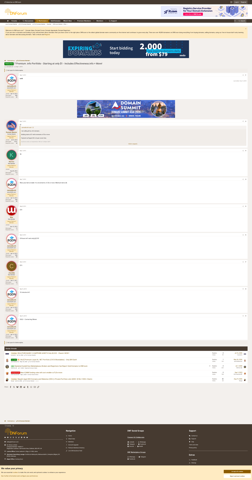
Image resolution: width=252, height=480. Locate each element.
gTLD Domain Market (25, 24)
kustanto (13, 355)
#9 (245, 316)
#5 (245, 206)
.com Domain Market (11, 24)
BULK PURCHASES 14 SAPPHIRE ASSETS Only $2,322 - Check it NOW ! (43, 353)
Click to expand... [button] (133, 144)
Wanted (49, 24)
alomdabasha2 (15, 361)
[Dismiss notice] (245, 29)
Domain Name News (32, 374)
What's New (67, 21)
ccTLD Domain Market (38, 24)
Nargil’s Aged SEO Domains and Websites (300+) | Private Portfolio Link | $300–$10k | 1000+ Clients (55, 379)
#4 (245, 179)
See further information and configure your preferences (19, 476)
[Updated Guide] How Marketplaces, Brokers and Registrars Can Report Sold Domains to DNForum (51, 366)
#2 (245, 121)
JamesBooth (9, 66)
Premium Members (84, 21)
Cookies (8, 426)
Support (114, 21)
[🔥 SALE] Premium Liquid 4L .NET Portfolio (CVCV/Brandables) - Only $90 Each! (47, 360)
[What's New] (235, 21)
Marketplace (43, 21)
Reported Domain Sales (31, 368)
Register (47, 34)
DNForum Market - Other (59, 24)
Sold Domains (55, 21)
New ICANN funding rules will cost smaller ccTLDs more (41, 373)
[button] (231, 2)
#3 (245, 150)
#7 (245, 262)
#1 (245, 75)
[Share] (243, 75)
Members (99, 21)
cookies (15, 472)
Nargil (12, 381)
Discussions (29, 21)
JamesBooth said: (26, 127)
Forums (14, 21)
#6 (245, 235)
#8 (245, 289)
